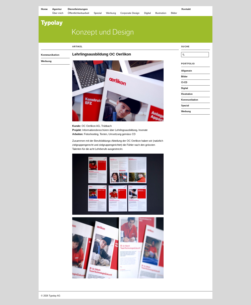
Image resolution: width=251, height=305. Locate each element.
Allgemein (186, 70)
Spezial (98, 13)
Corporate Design (130, 13)
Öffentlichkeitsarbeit (78, 13)
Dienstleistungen (78, 9)
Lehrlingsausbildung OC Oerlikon (101, 54)
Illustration (160, 13)
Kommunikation (50, 54)
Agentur (57, 9)
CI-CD (184, 82)
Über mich (57, 13)
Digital (147, 13)
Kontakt (186, 9)
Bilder (174, 13)
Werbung (111, 13)
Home (44, 9)
